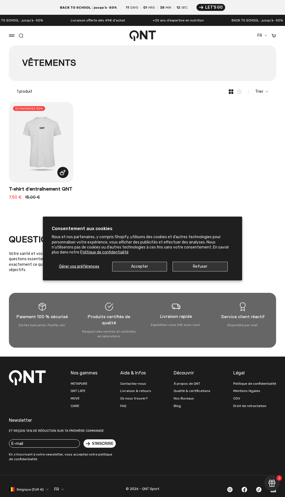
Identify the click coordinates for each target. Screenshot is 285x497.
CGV (236, 398)
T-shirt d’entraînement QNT (40, 189)
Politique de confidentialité (104, 252)
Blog (177, 406)
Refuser (200, 266)
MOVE (75, 398)
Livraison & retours (135, 391)
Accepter (139, 266)
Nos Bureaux (184, 398)
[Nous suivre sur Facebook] (244, 489)
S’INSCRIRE (103, 443)
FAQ (123, 406)
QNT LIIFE (78, 391)
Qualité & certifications (192, 391)
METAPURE (79, 384)
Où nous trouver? (134, 398)
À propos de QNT (187, 384)
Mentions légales (246, 391)
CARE (75, 406)
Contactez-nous (133, 384)
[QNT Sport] (28, 377)
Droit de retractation (249, 406)
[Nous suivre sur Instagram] (230, 489)
